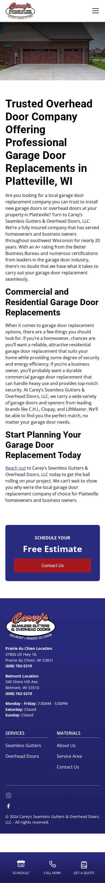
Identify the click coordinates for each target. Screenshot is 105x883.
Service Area (69, 756)
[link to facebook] (8, 806)
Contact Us (52, 565)
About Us (66, 745)
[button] (94, 10)
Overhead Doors (22, 756)
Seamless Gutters (23, 745)
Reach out (15, 468)
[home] (20, 10)
